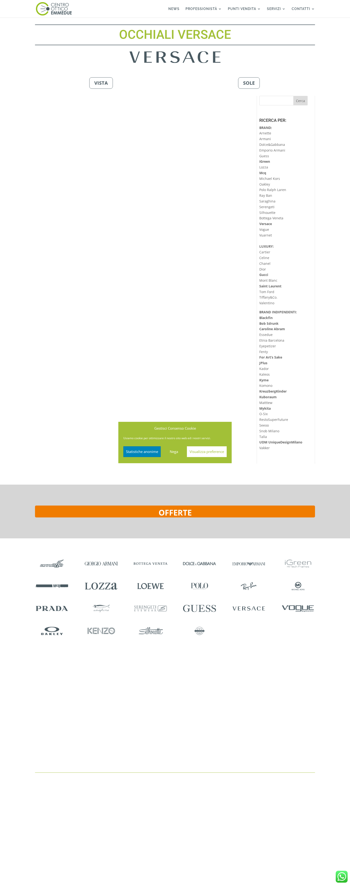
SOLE (249, 83)
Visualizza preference (207, 451)
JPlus (263, 363)
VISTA (101, 83)
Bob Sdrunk (269, 323)
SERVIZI (274, 9)
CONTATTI (301, 9)
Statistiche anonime (142, 451)
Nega (174, 451)
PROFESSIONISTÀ (201, 9)
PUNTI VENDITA (242, 9)
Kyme (264, 380)
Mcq (262, 173)
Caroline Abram (272, 329)
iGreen (264, 161)
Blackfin (266, 317)
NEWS (174, 9)
